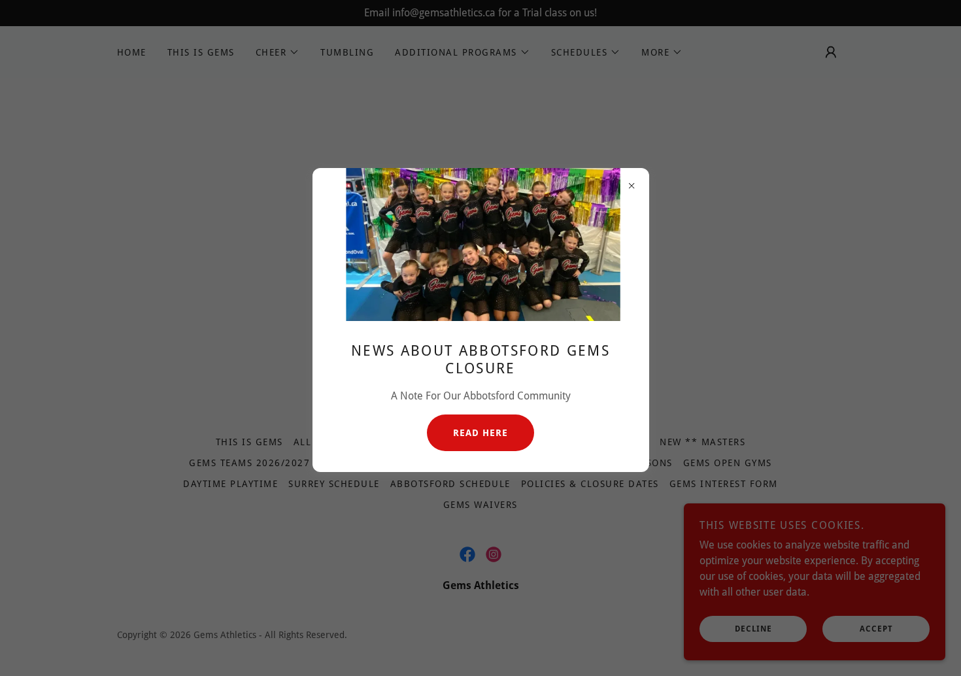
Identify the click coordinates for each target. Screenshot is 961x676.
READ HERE (480, 433)
